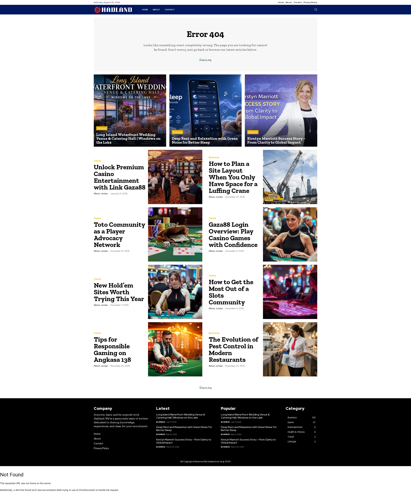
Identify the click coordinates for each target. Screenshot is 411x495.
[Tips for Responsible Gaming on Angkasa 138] (175, 349)
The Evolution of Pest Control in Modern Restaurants (233, 349)
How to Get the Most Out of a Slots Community (231, 292)
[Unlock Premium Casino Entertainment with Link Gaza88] (175, 177)
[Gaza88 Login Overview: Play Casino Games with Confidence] (290, 234)
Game (97, 161)
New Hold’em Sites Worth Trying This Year (119, 292)
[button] (315, 9)
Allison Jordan (101, 193)
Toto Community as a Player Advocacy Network (119, 234)
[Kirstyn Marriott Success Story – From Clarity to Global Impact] (281, 110)
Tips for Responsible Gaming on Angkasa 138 (112, 349)
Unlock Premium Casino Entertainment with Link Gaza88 (119, 177)
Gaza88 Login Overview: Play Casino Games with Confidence (233, 234)
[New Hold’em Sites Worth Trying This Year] (175, 292)
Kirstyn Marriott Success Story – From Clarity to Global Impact (183, 441)
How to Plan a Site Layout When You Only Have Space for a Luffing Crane (233, 177)
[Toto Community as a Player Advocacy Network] (175, 234)
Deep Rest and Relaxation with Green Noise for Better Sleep (184, 428)
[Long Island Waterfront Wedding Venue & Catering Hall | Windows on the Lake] (130, 110)
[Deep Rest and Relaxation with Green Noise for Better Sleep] (205, 110)
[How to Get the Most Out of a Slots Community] (290, 292)
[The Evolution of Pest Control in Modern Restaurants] (290, 349)
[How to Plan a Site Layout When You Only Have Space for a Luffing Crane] (290, 177)
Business (101, 128)
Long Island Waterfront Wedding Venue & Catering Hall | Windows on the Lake (180, 416)
